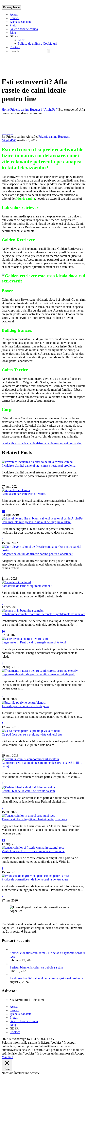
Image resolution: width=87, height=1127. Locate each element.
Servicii (14, 18)
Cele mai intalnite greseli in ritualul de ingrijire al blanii (36, 522)
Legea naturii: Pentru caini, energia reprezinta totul (34, 642)
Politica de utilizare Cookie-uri (37, 43)
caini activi (8, 443)
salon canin (62, 443)
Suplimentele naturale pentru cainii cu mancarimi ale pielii (38, 674)
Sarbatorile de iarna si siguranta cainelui (27, 586)
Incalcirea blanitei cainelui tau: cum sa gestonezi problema (38, 465)
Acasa (14, 14)
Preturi (14, 25)
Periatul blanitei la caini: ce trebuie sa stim (28, 791)
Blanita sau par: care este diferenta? (24, 493)
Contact (15, 47)
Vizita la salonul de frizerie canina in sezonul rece (33, 851)
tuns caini (75, 443)
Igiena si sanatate (20, 21)
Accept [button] (79, 1053)
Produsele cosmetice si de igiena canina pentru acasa (35, 879)
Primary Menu (11, 7)
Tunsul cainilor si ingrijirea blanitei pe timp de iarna (34, 819)
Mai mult (7, 1057)
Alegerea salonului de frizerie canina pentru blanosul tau (37, 554)
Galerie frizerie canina (24, 29)
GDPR (22, 40)
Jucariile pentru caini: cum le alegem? (25, 706)
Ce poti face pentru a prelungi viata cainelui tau (32, 734)
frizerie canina (46, 443)
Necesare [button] (8, 1073)
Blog (13, 32)
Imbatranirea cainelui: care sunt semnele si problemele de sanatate (43, 614)
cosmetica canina (26, 443)
